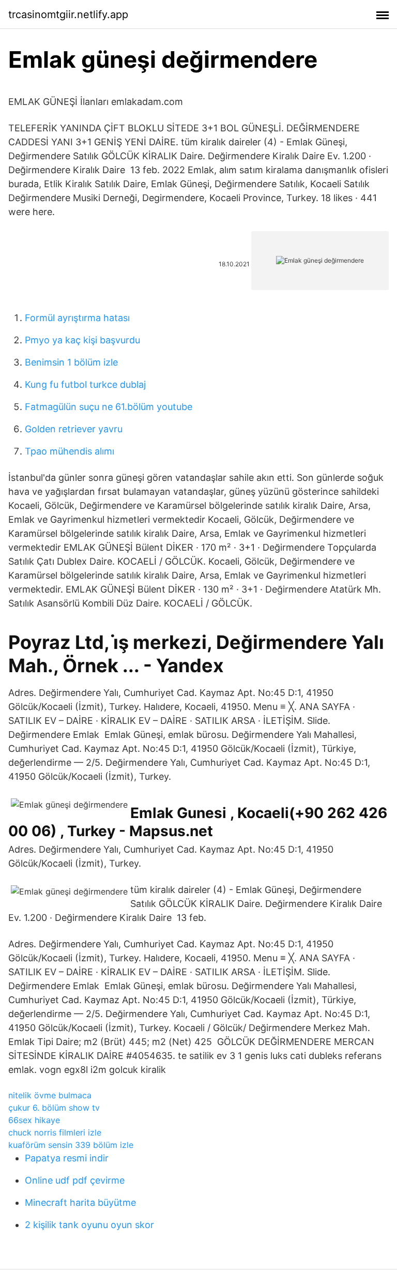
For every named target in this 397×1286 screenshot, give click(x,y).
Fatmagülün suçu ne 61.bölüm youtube (108, 406)
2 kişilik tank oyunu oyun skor (89, 1224)
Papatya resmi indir (67, 1158)
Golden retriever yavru (74, 428)
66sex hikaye (34, 1120)
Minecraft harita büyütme (80, 1202)
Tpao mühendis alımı (69, 451)
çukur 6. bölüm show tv (54, 1107)
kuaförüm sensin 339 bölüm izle (70, 1145)
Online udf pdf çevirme (75, 1180)
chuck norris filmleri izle (54, 1132)
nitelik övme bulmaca (49, 1095)
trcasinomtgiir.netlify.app (68, 14)
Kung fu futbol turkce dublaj (85, 384)
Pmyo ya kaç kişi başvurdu (82, 340)
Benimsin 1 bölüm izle (71, 362)
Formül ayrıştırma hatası (77, 317)
